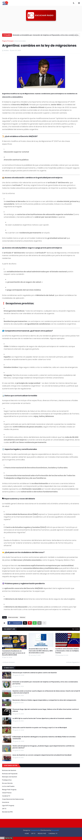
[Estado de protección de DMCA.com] (6, 839)
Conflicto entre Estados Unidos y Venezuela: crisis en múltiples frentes (67, 651)
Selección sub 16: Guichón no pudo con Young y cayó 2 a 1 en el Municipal (39, 728)
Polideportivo (7, 780)
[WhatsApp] (34, 623)
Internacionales (20, 41)
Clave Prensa (6, 793)
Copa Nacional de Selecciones (13, 799)
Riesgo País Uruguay (9, 790)
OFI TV (4, 809)
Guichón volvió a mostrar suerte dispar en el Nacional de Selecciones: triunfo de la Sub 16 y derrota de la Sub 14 (45, 35)
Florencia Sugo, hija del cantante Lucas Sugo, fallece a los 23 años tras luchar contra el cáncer (45, 710)
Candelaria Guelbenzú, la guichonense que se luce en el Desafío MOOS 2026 (13, 653)
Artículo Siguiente (72, 662)
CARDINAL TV (52, 833)
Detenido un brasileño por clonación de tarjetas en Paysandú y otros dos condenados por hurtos (45, 683)
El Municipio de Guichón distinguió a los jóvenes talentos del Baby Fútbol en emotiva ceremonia (43, 738)
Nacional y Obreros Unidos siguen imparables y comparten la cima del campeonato (44, 700)
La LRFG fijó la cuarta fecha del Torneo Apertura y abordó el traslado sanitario (42, 718)
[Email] (39, 623)
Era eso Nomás (7, 783)
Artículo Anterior (9, 662)
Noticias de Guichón (9, 770)
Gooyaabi (55, 830)
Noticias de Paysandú (9, 774)
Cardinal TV (6, 796)
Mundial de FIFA (7, 812)
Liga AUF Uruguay (8, 805)
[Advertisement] (41, 26)
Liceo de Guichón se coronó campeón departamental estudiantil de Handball (41, 755)
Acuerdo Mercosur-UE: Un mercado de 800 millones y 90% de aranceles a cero (41, 651)
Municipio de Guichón (9, 777)
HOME (27, 833)
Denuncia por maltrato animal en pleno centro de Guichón (34, 673)
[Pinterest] (30, 623)
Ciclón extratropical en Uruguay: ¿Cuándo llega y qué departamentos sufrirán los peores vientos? (43, 747)
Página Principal (7, 41)
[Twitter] (25, 623)
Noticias (22, 617)
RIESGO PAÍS (42, 833)
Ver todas (75, 629)
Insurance (5, 802)
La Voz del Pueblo (8, 786)
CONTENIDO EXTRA (10, 765)
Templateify (35, 830)
